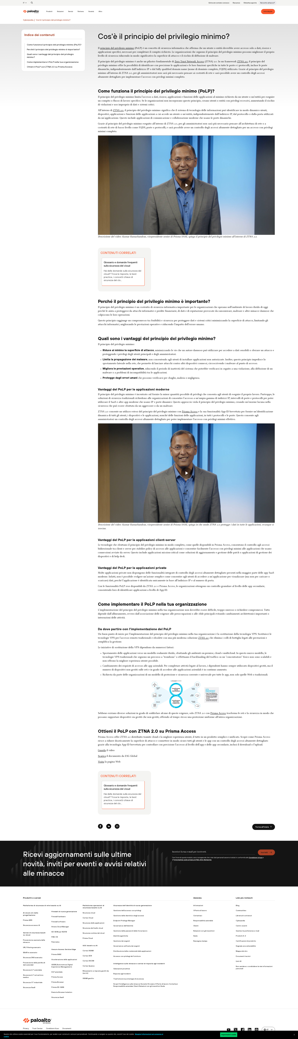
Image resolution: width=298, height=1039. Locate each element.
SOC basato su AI (90, 945)
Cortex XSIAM (88, 951)
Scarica (102, 756)
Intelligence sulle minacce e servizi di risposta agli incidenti (139, 963)
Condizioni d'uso (52, 1028)
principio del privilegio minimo (117, 48)
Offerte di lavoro (200, 910)
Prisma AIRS (27, 920)
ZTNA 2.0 (242, 61)
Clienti (195, 926)
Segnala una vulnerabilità (246, 946)
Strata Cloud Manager (60, 927)
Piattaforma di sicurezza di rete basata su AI (42, 905)
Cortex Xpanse (89, 966)
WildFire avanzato (30, 952)
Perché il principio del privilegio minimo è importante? (53, 49)
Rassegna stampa (200, 941)
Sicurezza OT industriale (32, 982)
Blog (237, 905)
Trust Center (37, 1028)
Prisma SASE (56, 954)
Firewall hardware (58, 916)
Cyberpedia (28, 20)
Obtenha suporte (250, 3)
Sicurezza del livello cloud (93, 928)
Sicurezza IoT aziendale (32, 970)
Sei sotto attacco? (267, 3)
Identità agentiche (120, 936)
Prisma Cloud (88, 938)
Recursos (236, 3)
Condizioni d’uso (255, 857)
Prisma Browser (57, 982)
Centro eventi (241, 926)
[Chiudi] (294, 1034)
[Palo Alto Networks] (31, 11)
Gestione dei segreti (121, 941)
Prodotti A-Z (241, 936)
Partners (81, 11)
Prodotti (49, 11)
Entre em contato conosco (219, 3)
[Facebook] (100, 827)
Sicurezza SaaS (29, 987)
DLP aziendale (57, 972)
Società (91, 11)
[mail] (117, 827)
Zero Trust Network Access (189, 61)
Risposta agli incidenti (122, 974)
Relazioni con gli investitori (204, 931)
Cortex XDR (87, 956)
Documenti (67, 1028)
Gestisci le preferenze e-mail (247, 931)
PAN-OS (54, 937)
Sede (195, 936)
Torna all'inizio (262, 827)
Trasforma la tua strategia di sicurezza (128, 979)
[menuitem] (33, 11)
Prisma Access (190, 411)
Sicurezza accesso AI (31, 925)
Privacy (26, 1028)
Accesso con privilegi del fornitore (127, 956)
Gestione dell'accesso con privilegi (127, 910)
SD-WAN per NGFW (59, 932)
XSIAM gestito (88, 978)
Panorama (55, 942)
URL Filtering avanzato (32, 947)
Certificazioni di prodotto (246, 941)
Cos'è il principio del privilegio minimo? (53, 20)
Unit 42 (238, 961)
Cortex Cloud (88, 918)
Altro (100, 11)
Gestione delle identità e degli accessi (128, 916)
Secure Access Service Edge (63, 949)
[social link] (228, 1029)
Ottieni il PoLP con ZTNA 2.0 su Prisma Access (49, 67)
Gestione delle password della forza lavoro (130, 931)
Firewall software (58, 922)
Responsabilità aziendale (203, 921)
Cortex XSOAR (88, 961)
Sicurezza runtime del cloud (94, 933)
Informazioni (198, 905)
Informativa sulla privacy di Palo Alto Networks (193, 860)
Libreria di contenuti (244, 916)
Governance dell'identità (123, 926)
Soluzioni (60, 11)
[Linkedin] (108, 827)
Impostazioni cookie (228, 1035)
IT (24, 3)
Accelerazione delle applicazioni (64, 959)
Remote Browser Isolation (61, 992)
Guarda (102, 750)
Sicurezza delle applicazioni (93, 923)
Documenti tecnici (243, 956)
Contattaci (197, 916)
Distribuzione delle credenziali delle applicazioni (132, 951)
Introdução (268, 11)
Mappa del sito (241, 951)
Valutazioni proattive (121, 969)
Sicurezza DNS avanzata (32, 957)
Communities (241, 910)
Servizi (70, 11)
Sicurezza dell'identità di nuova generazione (132, 905)
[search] (32, 2)
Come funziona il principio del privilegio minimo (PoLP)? (54, 44)
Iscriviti (264, 852)
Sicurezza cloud (89, 913)
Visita (101, 762)
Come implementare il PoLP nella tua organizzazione (53, 62)
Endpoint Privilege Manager (124, 921)
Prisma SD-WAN (57, 987)
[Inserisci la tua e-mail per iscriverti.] (213, 852)
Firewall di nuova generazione (64, 911)
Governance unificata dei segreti (126, 946)
